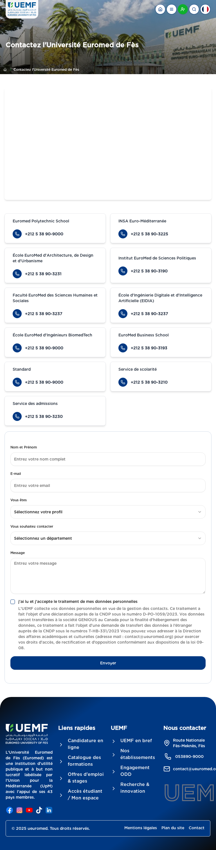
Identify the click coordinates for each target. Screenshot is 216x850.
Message (17, 553)
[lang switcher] (171, 9)
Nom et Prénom (23, 447)
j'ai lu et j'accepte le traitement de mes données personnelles (78, 601)
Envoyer (108, 663)
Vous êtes (18, 500)
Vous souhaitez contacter (31, 526)
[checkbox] (12, 602)
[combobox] (108, 512)
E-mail (15, 473)
